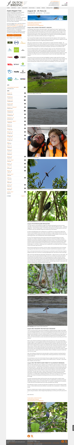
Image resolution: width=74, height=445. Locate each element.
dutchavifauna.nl (54, 2)
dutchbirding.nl (55, 1)
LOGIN (66, 4)
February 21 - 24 (10, 117)
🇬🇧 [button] (66, 2)
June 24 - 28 (9, 188)
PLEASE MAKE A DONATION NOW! (34, 22)
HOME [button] (8, 7)
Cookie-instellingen (56, 442)
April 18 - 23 (9, 153)
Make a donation (17, 35)
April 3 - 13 (9, 146)
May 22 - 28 (9, 170)
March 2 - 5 (9, 124)
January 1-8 (9, 93)
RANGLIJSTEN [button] (49, 7)
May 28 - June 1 (10, 174)
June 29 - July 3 (10, 191)
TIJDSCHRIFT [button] (24, 7)
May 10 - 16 (9, 163)
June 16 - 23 (9, 184)
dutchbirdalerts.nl (54, 4)
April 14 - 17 (9, 149)
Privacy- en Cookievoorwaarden (45, 442)
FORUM (43, 7)
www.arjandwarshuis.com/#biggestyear (35, 25)
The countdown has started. (13, 87)
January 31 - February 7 (12, 107)
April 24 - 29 (9, 156)
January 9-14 (9, 96)
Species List (9, 35)
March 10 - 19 (10, 131)
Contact (37, 442)
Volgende (23, 195)
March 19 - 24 (10, 135)
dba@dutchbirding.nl (30, 442)
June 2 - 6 (9, 177)
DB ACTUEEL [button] (31, 7)
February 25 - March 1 (11, 121)
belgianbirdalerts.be (54, 5)
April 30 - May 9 (10, 160)
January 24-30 (10, 103)
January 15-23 (10, 100)
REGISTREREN (64, 5)
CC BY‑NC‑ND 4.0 (12, 442)
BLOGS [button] (56, 7)
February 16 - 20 (10, 114)
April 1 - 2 (9, 142)
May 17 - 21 (9, 167)
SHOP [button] (19, 7)
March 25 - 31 (10, 138)
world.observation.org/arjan (33, 24)
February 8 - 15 (10, 110)
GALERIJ (38, 7)
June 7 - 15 (9, 181)
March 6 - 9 (9, 128)
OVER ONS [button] (13, 7)
